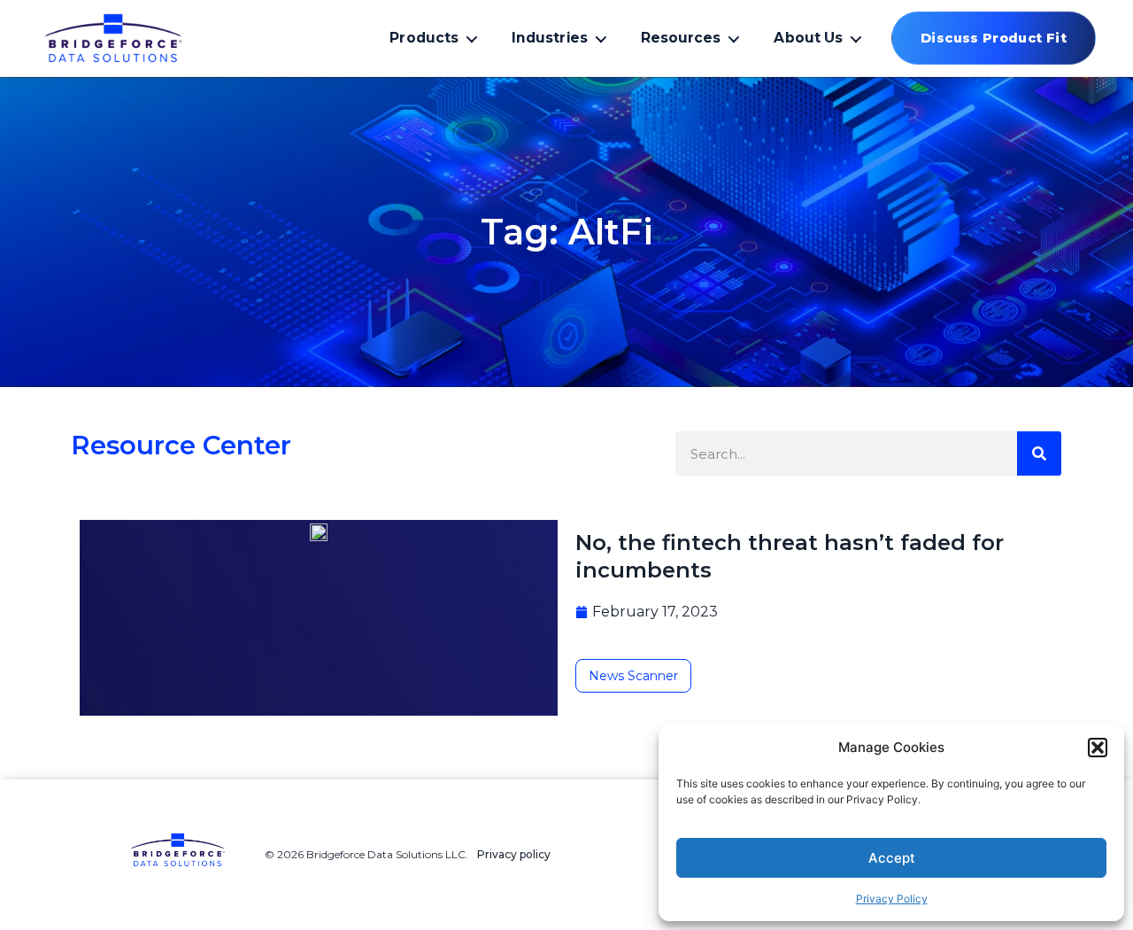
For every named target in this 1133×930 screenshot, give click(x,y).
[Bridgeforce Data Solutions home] (143, 38)
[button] (1097, 747)
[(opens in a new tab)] (319, 530)
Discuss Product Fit (994, 38)
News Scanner (633, 676)
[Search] (1039, 453)
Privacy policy (514, 854)
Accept (891, 857)
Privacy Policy (892, 898)
